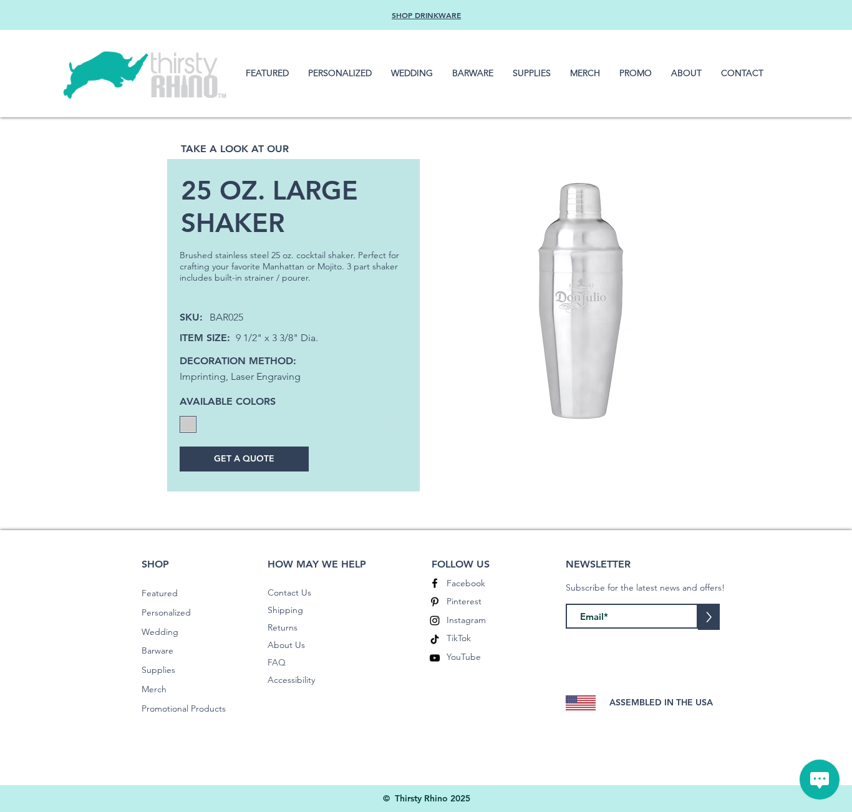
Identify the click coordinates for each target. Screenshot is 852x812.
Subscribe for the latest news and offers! (645, 587)
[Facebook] (434, 583)
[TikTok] (434, 639)
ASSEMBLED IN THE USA (661, 702)
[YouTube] (434, 658)
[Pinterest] (434, 602)
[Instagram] (434, 620)
